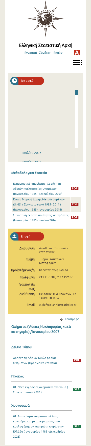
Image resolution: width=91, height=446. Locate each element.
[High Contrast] (77, 52)
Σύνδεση (45, 52)
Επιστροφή (72, 319)
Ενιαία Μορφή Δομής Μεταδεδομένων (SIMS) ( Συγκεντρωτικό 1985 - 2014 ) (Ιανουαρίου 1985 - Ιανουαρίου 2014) (39, 204)
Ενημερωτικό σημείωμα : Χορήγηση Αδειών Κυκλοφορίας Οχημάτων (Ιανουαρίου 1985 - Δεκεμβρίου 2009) (37, 188)
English (58, 52)
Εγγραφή (31, 52)
